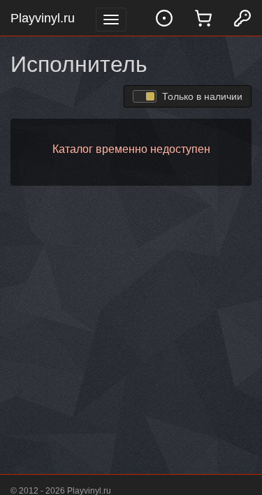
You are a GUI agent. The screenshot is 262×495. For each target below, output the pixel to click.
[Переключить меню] (111, 19)
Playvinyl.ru (42, 18)
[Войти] (242, 18)
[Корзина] (203, 18)
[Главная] (164, 18)
